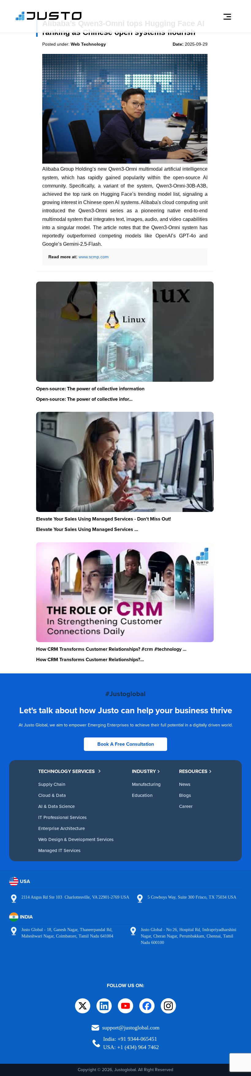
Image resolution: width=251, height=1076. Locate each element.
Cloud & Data (52, 795)
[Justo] (48, 19)
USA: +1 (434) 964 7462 (131, 1047)
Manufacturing (146, 784)
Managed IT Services (59, 850)
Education (142, 795)
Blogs (185, 795)
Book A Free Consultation (125, 744)
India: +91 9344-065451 (130, 1039)
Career (186, 806)
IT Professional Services (62, 817)
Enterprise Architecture (61, 828)
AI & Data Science (56, 806)
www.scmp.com (94, 256)
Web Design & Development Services (76, 839)
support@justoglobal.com (130, 1028)
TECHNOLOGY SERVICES (66, 771)
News (184, 784)
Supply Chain (51, 784)
